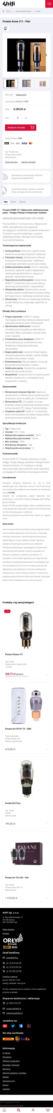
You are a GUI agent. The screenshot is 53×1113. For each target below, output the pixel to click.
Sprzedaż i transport (11, 1065)
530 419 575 (15, 1003)
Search (18, 1110)
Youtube (5, 1026)
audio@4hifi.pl (12, 957)
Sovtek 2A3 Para (26, 792)
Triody (37, 11)
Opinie (13, 201)
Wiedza (6, 1077)
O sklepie (6, 1053)
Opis (5, 201)
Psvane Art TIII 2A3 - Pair (26, 866)
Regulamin (7, 1057)
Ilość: (7, 118)
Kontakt (6, 933)
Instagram (28, 1026)
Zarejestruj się (9, 1081)
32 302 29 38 (15, 971)
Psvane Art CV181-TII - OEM (26, 718)
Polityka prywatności (11, 1061)
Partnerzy (7, 1069)
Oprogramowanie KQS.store (11, 1105)
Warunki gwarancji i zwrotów (14, 1073)
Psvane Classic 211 (26, 643)
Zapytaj (21, 201)
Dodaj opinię (21, 94)
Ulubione (6, 1089)
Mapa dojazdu (8, 929)
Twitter (13, 1026)
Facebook (21, 1026)
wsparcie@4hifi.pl (13, 1008)
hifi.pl (8, 11)
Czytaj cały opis (11, 162)
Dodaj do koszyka (16, 127)
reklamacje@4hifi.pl (14, 1013)
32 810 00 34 (15, 967)
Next (46, 55)
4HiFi (10, 4)
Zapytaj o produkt (28, 162)
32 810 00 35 (15, 963)
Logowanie (33, 1110)
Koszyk (5, 1085)
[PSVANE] (6, 27)
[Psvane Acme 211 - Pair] (26, 55)
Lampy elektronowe (23, 11)
